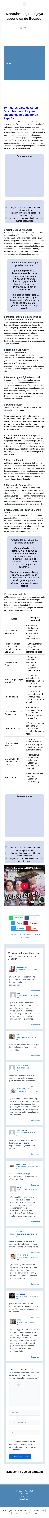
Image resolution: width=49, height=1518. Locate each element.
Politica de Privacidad (24, 1491)
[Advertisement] (28, 63)
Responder (35, 991)
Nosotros (24, 1496)
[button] (24, 4)
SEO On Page (32, 1513)
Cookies (24, 1494)
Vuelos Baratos (24, 1499)
